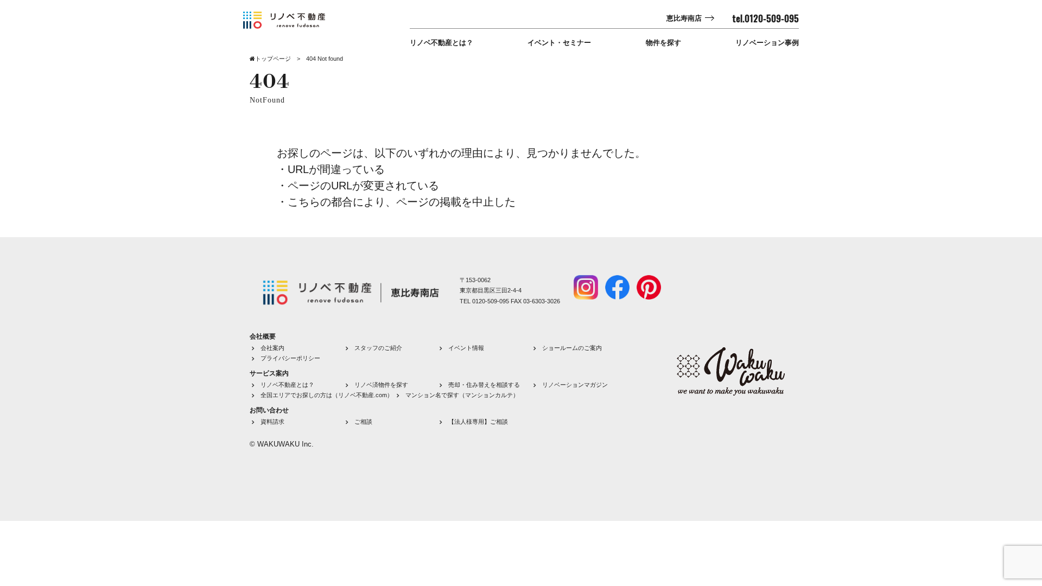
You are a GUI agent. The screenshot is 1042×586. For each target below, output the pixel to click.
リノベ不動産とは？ (441, 43)
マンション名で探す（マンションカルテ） (462, 395)
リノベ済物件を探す (381, 384)
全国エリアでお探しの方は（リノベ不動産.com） (326, 395)
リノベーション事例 (767, 43)
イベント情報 (466, 348)
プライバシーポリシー (290, 358)
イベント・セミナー (559, 43)
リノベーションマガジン (575, 384)
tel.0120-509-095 (765, 18)
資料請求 (272, 421)
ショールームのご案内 (572, 348)
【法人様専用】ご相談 (478, 421)
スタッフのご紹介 (378, 348)
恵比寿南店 (684, 18)
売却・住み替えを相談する (484, 384)
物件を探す (663, 43)
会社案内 (272, 348)
